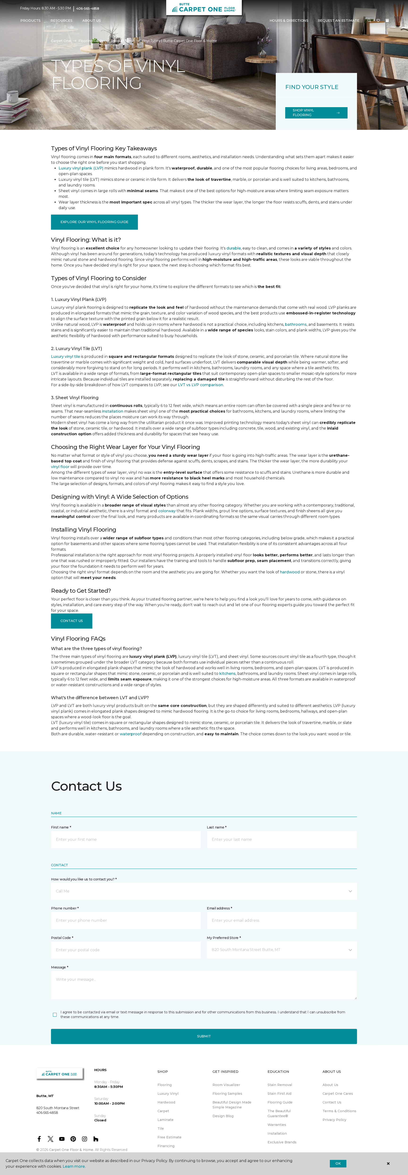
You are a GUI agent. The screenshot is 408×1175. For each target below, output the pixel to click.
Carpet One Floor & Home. (71, 1150)
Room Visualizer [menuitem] (226, 1085)
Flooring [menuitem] (164, 1085)
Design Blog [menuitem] (223, 1116)
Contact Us (71, 621)
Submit (204, 1036)
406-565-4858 (87, 8)
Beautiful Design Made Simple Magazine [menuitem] (231, 1104)
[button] (369, 21)
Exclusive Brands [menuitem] (282, 1142)
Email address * (219, 908)
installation (112, 411)
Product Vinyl (122, 41)
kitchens (227, 673)
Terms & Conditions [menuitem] (339, 1111)
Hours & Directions (289, 20)
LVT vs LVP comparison (200, 385)
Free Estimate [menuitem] (169, 1137)
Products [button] (30, 20)
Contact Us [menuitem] (332, 1102)
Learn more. (74, 1166)
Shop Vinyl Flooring (303, 112)
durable (233, 248)
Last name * (216, 827)
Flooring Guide (90, 41)
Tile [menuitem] (160, 1128)
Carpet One (61, 41)
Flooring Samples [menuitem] (227, 1093)
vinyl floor (60, 467)
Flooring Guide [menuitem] (280, 1102)
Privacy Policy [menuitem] (334, 1120)
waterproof (130, 734)
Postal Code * (62, 937)
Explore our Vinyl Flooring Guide (94, 222)
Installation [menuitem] (277, 1133)
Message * (59, 967)
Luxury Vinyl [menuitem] (167, 1093)
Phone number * (65, 908)
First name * (61, 827)
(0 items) (387, 20)
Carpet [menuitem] (163, 1111)
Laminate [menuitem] (165, 1120)
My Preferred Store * (224, 937)
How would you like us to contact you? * (84, 879)
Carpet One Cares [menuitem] (338, 1093)
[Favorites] (378, 21)
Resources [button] (61, 20)
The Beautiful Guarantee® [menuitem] (279, 1113)
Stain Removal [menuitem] (280, 1085)
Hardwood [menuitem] (166, 1102)
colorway (167, 511)
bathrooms (296, 324)
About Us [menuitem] (330, 1085)
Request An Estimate (338, 20)
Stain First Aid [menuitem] (279, 1093)
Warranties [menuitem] (277, 1125)
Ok (338, 1163)
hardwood (290, 572)
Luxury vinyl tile (65, 356)
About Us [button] (91, 20)
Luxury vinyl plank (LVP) (81, 168)
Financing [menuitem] (165, 1146)
